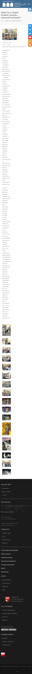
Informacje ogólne (6, 533)
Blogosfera (4, 620)
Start (2, 20)
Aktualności (5, 638)
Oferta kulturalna (6, 583)
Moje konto (5, 616)
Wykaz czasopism (6, 491)
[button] (30, 9)
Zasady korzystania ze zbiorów (9, 613)
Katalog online (5, 488)
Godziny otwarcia (6, 539)
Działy (3, 536)
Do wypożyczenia (6, 645)
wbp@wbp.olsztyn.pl (8, 512)
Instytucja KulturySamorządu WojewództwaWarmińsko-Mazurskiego (17, 599)
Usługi (3, 590)
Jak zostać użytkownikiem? (8, 610)
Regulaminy (5, 543)
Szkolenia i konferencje (7, 641)
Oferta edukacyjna (6, 580)
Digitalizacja (5, 586)
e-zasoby (4, 495)
